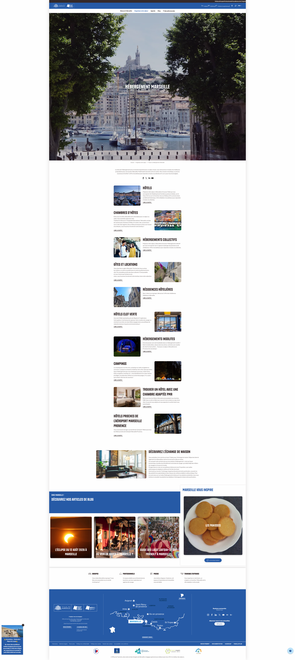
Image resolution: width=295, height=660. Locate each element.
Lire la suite (147, 202)
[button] (236, 5)
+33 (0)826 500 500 (82, 627)
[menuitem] (63, 6)
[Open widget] (290, 651)
